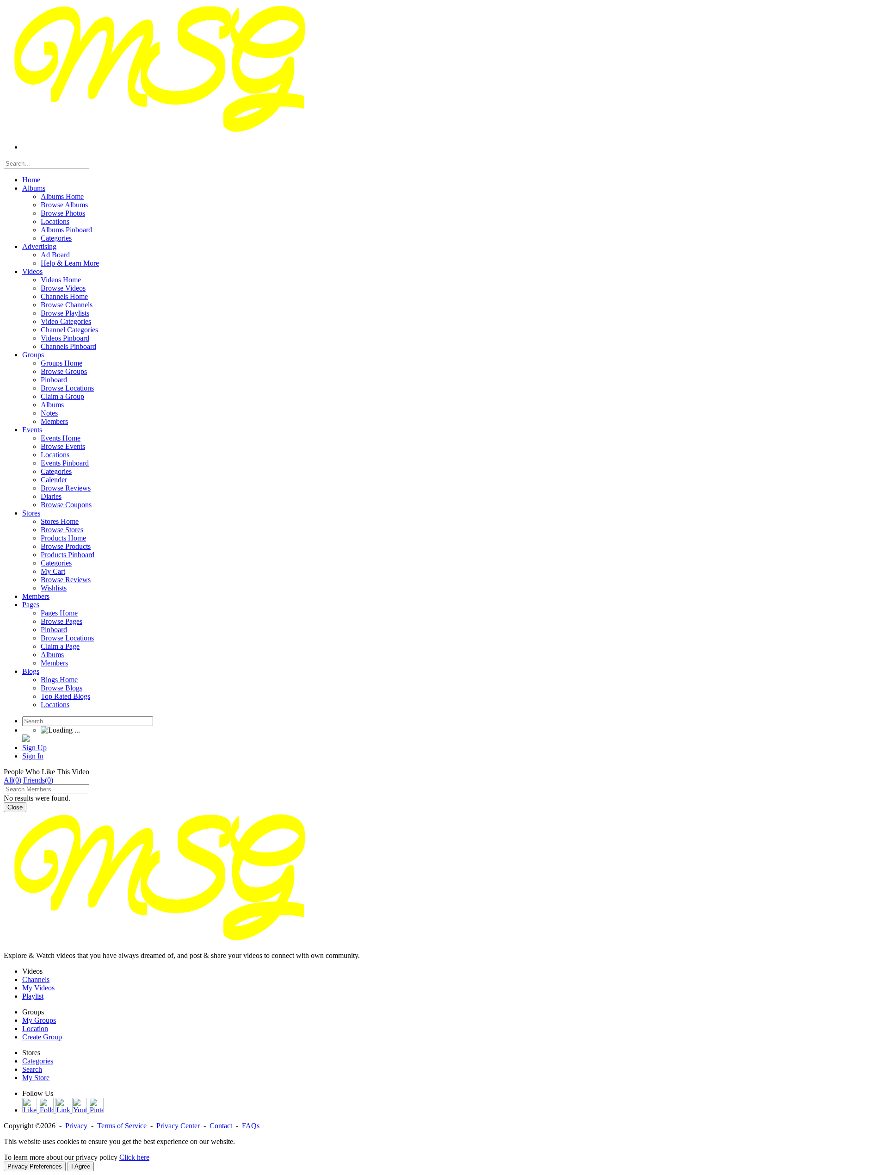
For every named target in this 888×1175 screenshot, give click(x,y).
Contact (221, 1126)
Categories (37, 1061)
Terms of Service (122, 1126)
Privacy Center (178, 1126)
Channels (35, 979)
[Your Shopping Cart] (26, 739)
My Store (35, 1078)
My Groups (39, 1020)
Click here (134, 1157)
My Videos (38, 988)
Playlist (32, 996)
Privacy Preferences (34, 1166)
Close (15, 807)
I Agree (80, 1166)
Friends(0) (38, 780)
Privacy (76, 1126)
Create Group (42, 1037)
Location (35, 1028)
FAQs (250, 1126)
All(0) (12, 780)
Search (32, 1069)
